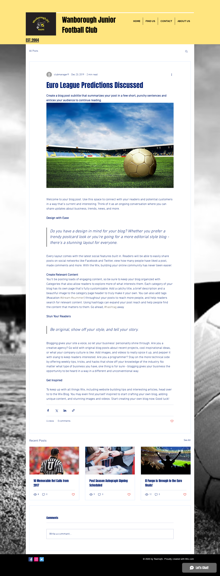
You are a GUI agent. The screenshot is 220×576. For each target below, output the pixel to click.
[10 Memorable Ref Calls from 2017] (54, 460)
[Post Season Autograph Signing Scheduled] (110, 460)
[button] (186, 51)
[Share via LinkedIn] (65, 410)
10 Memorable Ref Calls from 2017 (51, 483)
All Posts (33, 51)
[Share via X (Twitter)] (56, 410)
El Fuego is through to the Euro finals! (163, 483)
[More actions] (171, 75)
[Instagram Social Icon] (36, 559)
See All (187, 440)
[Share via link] (73, 410)
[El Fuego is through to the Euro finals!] (166, 460)
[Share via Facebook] (48, 410)
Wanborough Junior (89, 20)
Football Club (79, 30)
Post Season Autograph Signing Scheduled (108, 483)
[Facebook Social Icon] (31, 559)
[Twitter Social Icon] (42, 559)
